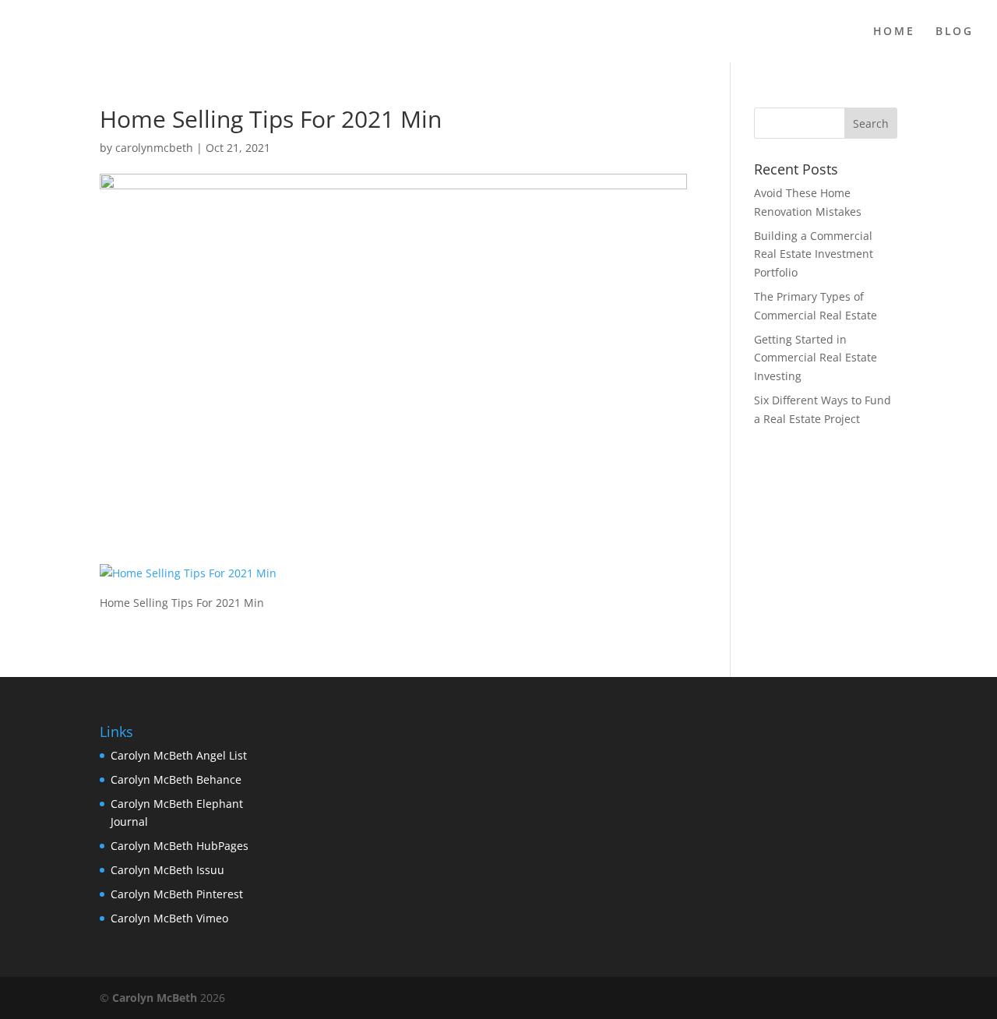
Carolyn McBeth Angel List (179, 755)
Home (894, 32)
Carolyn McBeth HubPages (179, 845)
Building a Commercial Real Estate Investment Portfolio (813, 254)
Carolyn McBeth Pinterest (177, 894)
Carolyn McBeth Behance (176, 779)
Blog (954, 32)
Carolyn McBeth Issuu (167, 869)
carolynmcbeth (154, 147)
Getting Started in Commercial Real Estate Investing (815, 358)
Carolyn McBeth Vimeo (169, 918)
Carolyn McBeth (154, 997)
